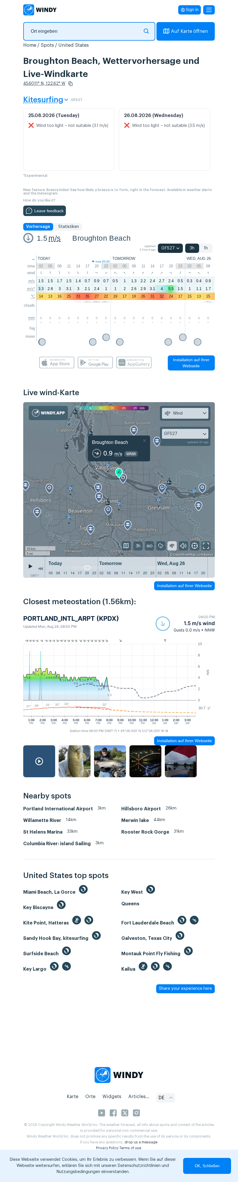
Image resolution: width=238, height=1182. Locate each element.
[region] (119, 479)
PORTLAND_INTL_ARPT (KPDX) (71, 618)
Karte (72, 1096)
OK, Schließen (207, 1166)
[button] (70, 84)
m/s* (31, 289)
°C (33, 296)
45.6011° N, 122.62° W (44, 84)
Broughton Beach (101, 238)
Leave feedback (49, 210)
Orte (90, 1096)
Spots (47, 45)
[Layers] (126, 545)
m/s (54, 238)
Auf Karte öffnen (189, 31)
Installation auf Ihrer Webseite (191, 362)
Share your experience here (185, 989)
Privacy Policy (107, 1148)
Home (29, 45)
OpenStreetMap (184, 554)
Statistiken (68, 227)
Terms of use (130, 1148)
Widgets (111, 1096)
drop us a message (141, 1142)
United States (73, 45)
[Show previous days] (40, 568)
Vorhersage (38, 227)
